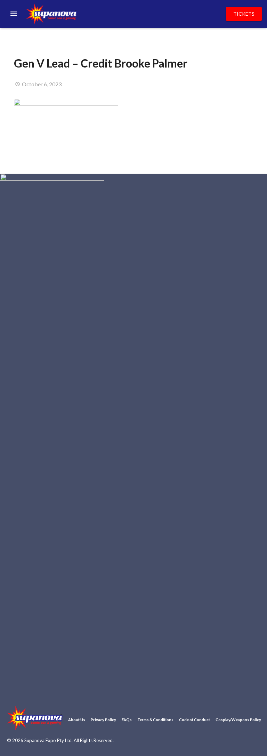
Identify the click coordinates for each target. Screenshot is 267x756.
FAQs (127, 719)
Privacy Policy (103, 719)
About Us (76, 719)
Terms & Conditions (155, 719)
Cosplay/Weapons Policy (238, 719)
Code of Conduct (194, 719)
